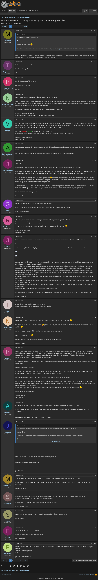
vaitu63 (8, 130)
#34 (95, 402)
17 (20, 26)
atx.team (7, 412)
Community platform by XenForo (49, 578)
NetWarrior (8, 327)
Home (4, 11)
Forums (12, 11)
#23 (95, 78)
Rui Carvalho (7, 227)
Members (32, 11)
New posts (4, 14)
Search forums (13, 14)
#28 (95, 200)
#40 (95, 543)
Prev (4, 26)
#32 (95, 317)
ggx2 (8, 210)
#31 (95, 301)
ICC (8, 311)
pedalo (7, 358)
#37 (95, 493)
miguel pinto (7, 485)
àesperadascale (7, 154)
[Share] (92, 30)
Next (24, 26)
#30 (95, 236)
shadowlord (7, 503)
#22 (95, 61)
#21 (95, 30)
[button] (26, 11)
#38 (95, 511)
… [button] (17, 26)
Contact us (82, 575)
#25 (95, 120)
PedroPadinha (8, 88)
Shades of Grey (7, 575)
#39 (95, 527)
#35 (95, 422)
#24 (95, 94)
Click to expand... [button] (56, 50)
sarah (8, 521)
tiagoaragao (7, 72)
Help (87, 575)
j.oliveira (7, 432)
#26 (95, 144)
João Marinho (6, 23)
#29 (95, 216)
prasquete (7, 554)
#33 (95, 348)
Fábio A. (8, 537)
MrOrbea (7, 41)
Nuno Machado (7, 104)
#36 (95, 475)
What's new (21, 11)
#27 (95, 160)
